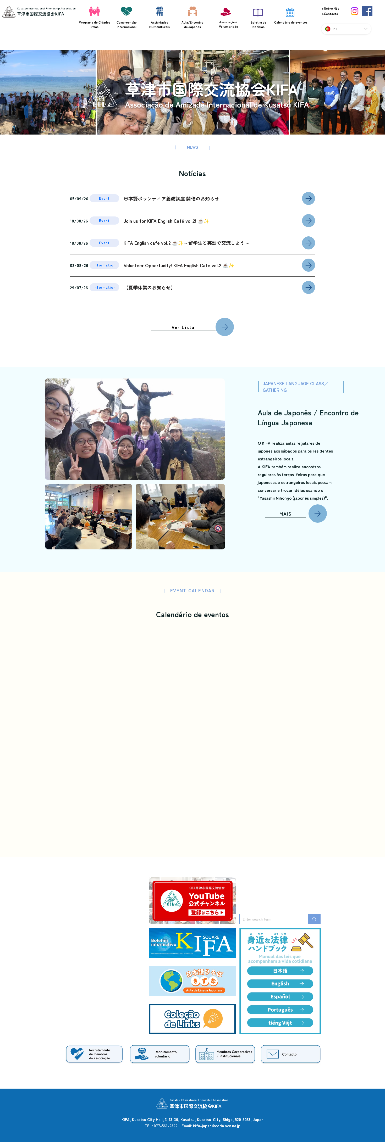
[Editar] (225, 327)
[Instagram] (354, 11)
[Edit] (308, 198)
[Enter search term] (314, 919)
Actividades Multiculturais (159, 24)
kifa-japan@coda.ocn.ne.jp (216, 1125)
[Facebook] (367, 11)
